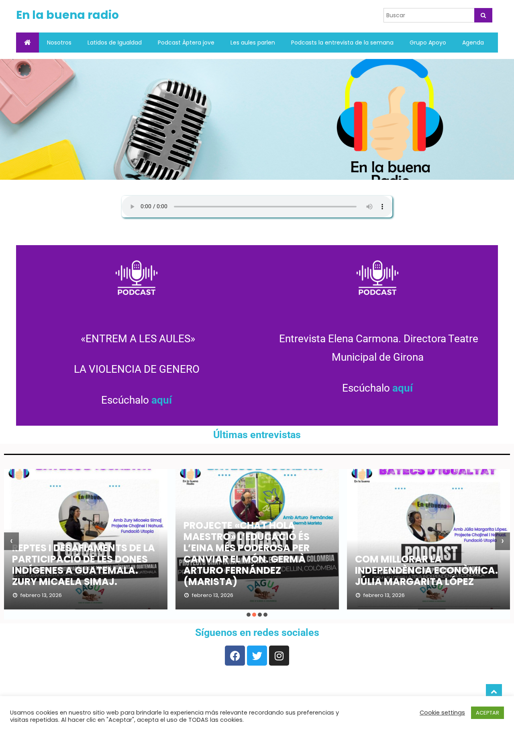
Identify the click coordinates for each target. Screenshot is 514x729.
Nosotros (59, 43)
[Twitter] (257, 656)
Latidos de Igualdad (115, 43)
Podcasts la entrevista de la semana (342, 43)
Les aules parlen (252, 43)
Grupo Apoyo (428, 43)
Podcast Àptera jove (186, 43)
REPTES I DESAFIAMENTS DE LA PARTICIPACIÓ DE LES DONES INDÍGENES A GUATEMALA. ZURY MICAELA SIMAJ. (83, 564)
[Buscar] (483, 15)
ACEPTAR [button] (487, 713)
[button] (249, 615)
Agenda (473, 43)
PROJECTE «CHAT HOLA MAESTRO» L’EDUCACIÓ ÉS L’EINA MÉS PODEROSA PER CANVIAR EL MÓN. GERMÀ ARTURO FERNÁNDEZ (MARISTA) (247, 553)
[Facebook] (235, 656)
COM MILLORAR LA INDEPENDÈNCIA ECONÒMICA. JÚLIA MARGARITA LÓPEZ (426, 570)
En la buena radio (67, 15)
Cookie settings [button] (442, 712)
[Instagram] (279, 656)
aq (157, 400)
